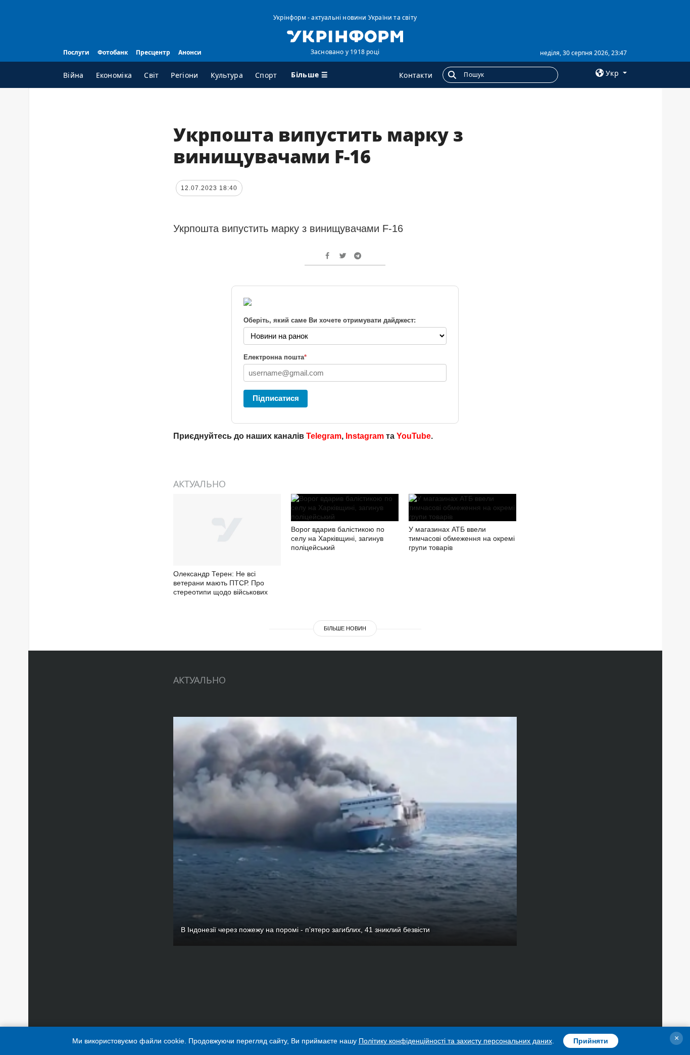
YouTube (414, 436)
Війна (73, 75)
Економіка (114, 75)
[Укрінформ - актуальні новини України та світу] (345, 35)
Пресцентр (153, 52)
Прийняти (590, 1041)
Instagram (365, 436)
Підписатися (276, 398)
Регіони (184, 75)
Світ (151, 75)
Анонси (190, 52)
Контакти (415, 75)
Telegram (323, 436)
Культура (227, 75)
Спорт (266, 75)
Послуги (76, 52)
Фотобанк (112, 52)
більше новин (345, 628)
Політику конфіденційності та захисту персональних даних (455, 1041)
